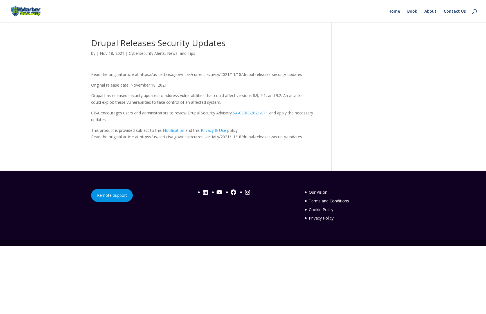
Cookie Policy (321, 209)
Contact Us (455, 11)
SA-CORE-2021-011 (250, 113)
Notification (173, 130)
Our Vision (318, 192)
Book (412, 11)
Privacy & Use (213, 130)
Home (394, 11)
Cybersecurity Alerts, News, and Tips (162, 53)
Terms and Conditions (329, 201)
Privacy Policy (321, 218)
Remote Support (112, 195)
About (430, 11)
